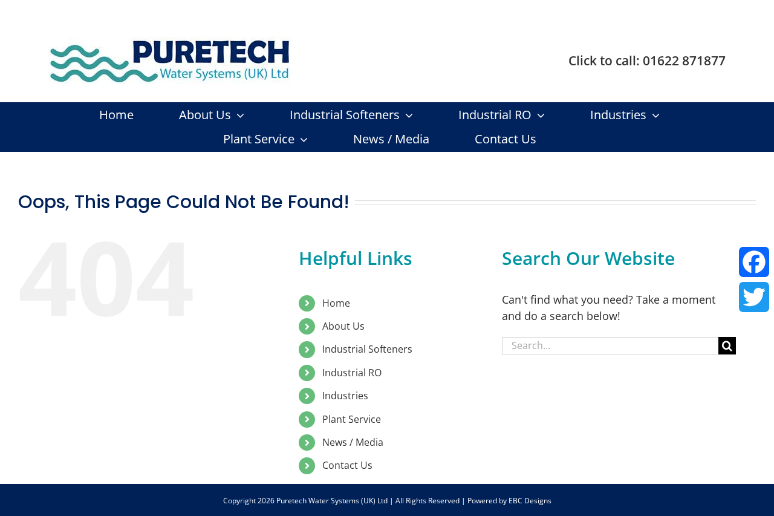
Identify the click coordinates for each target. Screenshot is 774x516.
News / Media (352, 442)
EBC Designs (530, 500)
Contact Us (347, 465)
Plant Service (351, 419)
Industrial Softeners (367, 349)
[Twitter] (754, 297)
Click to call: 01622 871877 (647, 60)
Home (336, 303)
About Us (343, 326)
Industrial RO (352, 372)
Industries (345, 395)
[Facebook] (754, 261)
